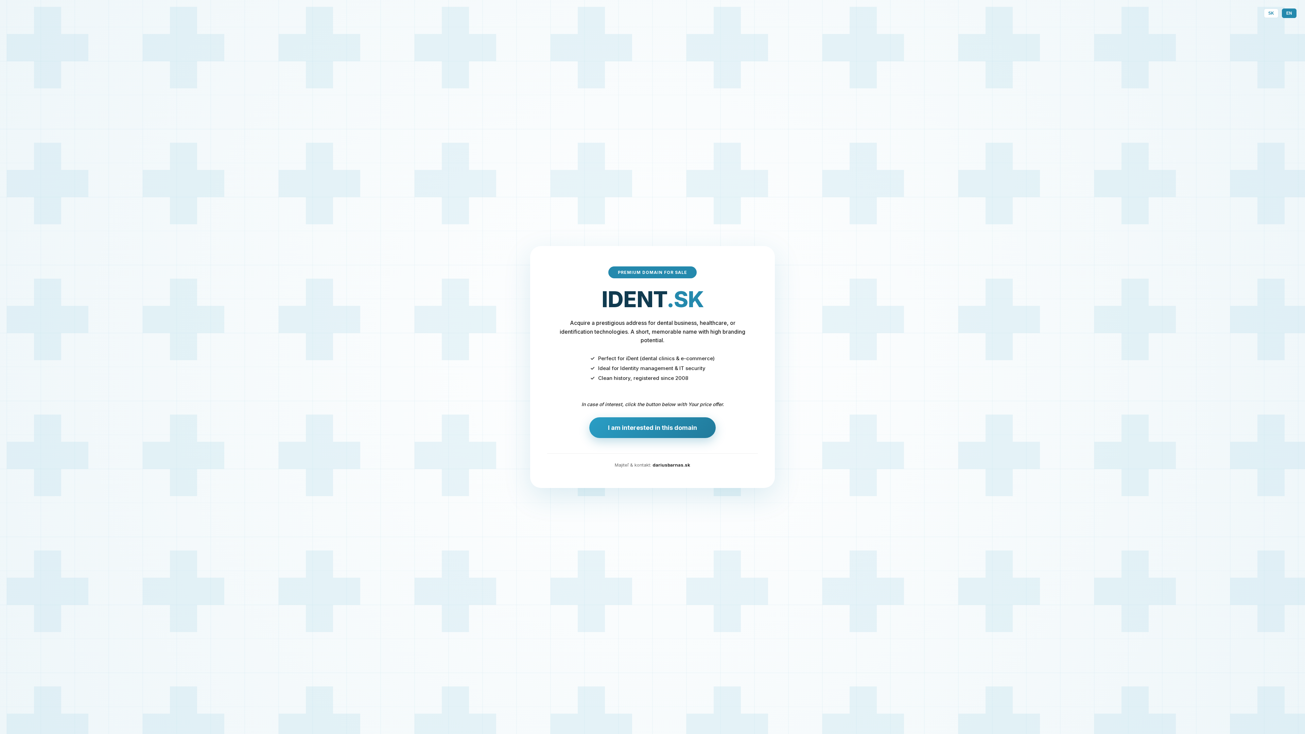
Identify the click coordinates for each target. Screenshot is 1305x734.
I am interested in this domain (652, 427)
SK (1271, 13)
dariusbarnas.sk (671, 465)
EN (1289, 13)
